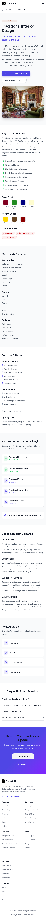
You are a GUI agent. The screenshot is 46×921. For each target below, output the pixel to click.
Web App (5, 796)
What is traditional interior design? (15, 699)
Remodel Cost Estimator (10, 844)
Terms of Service (29, 915)
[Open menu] (43, 3)
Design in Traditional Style (16, 73)
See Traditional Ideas (14, 80)
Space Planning (30, 818)
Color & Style (29, 814)
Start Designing (23, 756)
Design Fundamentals (32, 810)
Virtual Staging (7, 810)
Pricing (4, 826)
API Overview (6, 865)
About (4, 887)
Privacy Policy (16, 915)
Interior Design (7, 806)
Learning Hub (29, 806)
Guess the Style (7, 840)
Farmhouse (29, 856)
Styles (10, 10)
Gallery (4, 822)
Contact (4, 891)
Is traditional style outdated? (13, 717)
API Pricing (5, 873)
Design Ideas (29, 844)
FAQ (3, 895)
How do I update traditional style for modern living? (22, 705)
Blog (3, 899)
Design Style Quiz (8, 836)
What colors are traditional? (13, 711)
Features (5, 818)
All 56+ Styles (29, 836)
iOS (11, 796)
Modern (27, 848)
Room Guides (29, 822)
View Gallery (23, 764)
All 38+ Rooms (30, 840)
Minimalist (28, 852)
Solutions (5, 814)
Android (17, 796)
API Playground (7, 869)
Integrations (6, 877)
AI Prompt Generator (9, 848)
